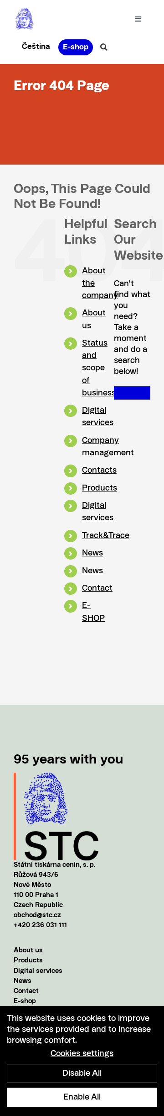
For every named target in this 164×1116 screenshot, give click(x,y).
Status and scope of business (99, 368)
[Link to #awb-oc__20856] (104, 47)
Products (99, 488)
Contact (97, 588)
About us (28, 951)
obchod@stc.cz (37, 915)
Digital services (38, 971)
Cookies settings (82, 1053)
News (92, 553)
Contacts (99, 470)
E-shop (25, 1001)
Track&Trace (105, 535)
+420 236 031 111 (40, 926)
